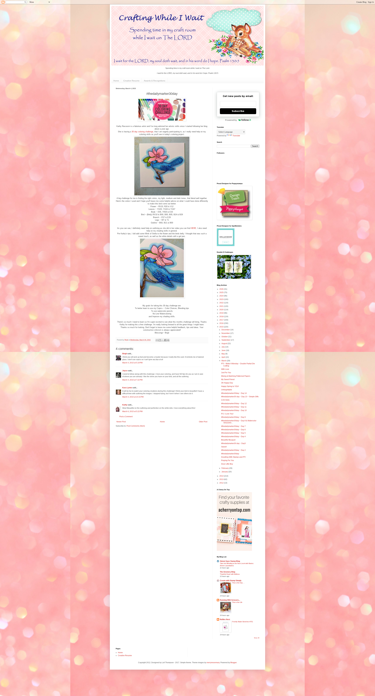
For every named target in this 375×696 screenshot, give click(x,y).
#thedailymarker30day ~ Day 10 (234, 410)
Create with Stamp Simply (230, 581)
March (224, 361)
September (226, 340)
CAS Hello (225, 400)
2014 (221, 476)
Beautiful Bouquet (228, 440)
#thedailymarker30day (230, 454)
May (223, 354)
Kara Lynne (127, 388)
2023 (221, 299)
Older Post (203, 422)
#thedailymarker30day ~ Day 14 (234, 393)
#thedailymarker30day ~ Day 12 (234, 403)
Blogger (233, 663)
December (225, 330)
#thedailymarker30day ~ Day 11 (234, 407)
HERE (193, 228)
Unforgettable (226, 390)
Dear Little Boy (227, 464)
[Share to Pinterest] (168, 340)
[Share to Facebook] (165, 340)
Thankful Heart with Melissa (230, 574)
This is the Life (237, 602)
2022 (221, 303)
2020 (221, 310)
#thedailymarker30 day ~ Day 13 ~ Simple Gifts (240, 397)
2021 (221, 306)
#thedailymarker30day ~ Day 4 (233, 436)
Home (116, 81)
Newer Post (121, 422)
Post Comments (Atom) (136, 426)
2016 (221, 323)
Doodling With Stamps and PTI (233, 457)
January (224, 472)
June (223, 350)
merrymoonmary (213, 663)
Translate (236, 136)
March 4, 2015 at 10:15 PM (133, 397)
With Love (225, 369)
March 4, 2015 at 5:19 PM (132, 363)
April (223, 357)
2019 (221, 313)
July (223, 347)
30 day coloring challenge (142, 132)
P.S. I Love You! (227, 414)
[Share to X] (162, 340)
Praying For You (227, 460)
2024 (221, 296)
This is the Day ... (238, 583)
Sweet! (224, 447)
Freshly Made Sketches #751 (242, 622)
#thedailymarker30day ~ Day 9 (233, 417)
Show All (256, 638)
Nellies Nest (225, 619)
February (225, 468)
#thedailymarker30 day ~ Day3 (233, 443)
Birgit (124, 354)
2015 (221, 327)
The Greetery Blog (227, 572)
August (224, 343)
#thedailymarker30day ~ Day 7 (233, 426)
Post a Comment (126, 417)
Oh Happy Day (227, 383)
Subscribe (238, 111)
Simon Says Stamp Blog (230, 561)
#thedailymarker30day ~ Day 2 (233, 450)
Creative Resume (131, 81)
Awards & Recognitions (154, 81)
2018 (221, 317)
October (224, 337)
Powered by (231, 120)
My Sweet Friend (228, 379)
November (225, 333)
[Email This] (157, 340)
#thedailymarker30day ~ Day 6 (233, 430)
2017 (221, 320)
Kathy (124, 405)
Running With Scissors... (230, 600)
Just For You (226, 373)
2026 (221, 289)
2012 (221, 483)
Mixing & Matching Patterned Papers (235, 376)
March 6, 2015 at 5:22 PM (132, 411)
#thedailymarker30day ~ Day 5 (233, 433)
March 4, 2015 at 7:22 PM (132, 380)
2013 (221, 479)
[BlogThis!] (159, 340)
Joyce (124, 371)
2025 (221, 292)
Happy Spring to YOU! (230, 386)
